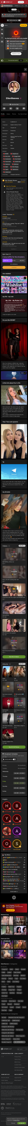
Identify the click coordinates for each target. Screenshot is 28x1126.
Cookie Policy (16, 1120)
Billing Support (17, 1080)
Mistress (16, 164)
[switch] (14, 759)
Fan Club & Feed (22, 114)
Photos (14, 114)
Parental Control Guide (19, 1067)
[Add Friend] (17, 108)
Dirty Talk (7, 156)
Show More (13, 891)
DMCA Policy (17, 1062)
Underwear (8, 172)
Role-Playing (15, 166)
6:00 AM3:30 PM (19, 788)
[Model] (25, 69)
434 (5, 727)
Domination (8, 159)
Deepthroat (15, 153)
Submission (15, 169)
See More (13, 249)
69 (17, 680)
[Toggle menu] (1, 2)
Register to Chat (16, 53)
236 (5, 634)
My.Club (17, 174)
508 (5, 617)
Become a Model (5, 1077)
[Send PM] (24, 108)
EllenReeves (5, 964)
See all (21, 545)
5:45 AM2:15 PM (18, 773)
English (20, 1049)
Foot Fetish (17, 159)
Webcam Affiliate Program (7, 1083)
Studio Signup (4, 1080)
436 (5, 743)
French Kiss (8, 161)
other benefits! (19, 51)
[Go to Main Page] (8, 2)
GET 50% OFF (10, 910)
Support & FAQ (17, 1077)
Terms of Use (17, 1059)
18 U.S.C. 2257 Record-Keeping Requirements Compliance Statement (11, 1113)
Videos (17, 5)
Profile (2, 114)
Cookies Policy (17, 1064)
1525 (5, 680)
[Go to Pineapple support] (2, 1108)
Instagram (13, 174)
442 (5, 711)
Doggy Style (17, 156)
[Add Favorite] (2, 25)
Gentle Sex (17, 161)
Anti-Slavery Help (18, 1070)
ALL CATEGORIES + (19, 1042)
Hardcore (7, 164)
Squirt (6, 169)
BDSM (6, 153)
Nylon (6, 166)
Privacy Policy (17, 1056)
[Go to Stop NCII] (10, 1108)
